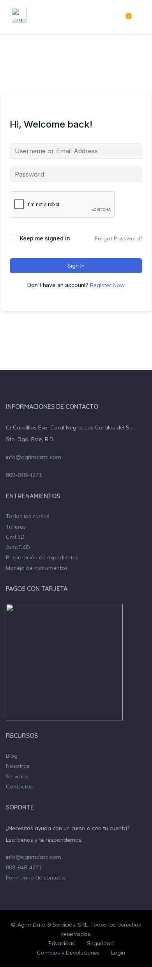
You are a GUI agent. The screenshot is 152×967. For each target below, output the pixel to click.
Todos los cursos (27, 516)
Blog (12, 755)
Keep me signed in (45, 238)
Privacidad (62, 943)
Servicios (17, 776)
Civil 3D (15, 536)
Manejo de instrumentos (37, 567)
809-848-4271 (24, 474)
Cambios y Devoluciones (68, 952)
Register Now (107, 285)
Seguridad (100, 943)
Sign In (76, 265)
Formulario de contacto (36, 877)
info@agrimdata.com (33, 457)
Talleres (16, 526)
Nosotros (18, 765)
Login (118, 952)
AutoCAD (18, 547)
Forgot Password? (118, 238)
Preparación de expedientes (42, 557)
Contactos (19, 786)
